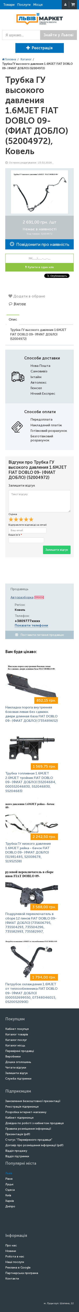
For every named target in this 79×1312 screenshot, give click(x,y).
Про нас (11, 1245)
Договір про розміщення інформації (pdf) (34, 1145)
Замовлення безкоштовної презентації (32, 1101)
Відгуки (20, 304)
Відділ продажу (16, 1151)
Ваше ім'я (15, 534)
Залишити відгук (57, 550)
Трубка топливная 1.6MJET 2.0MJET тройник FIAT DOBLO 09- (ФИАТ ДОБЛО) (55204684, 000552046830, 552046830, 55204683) (30, 782)
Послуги (24, 5)
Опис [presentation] (13, 319)
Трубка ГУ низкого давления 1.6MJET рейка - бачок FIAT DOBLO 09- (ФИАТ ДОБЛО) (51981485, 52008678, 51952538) (28, 852)
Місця (38, 5)
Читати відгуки (15, 1067)
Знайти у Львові (59, 35)
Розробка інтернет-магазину (25, 1112)
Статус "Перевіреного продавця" (28, 1140)
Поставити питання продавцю (42, 635)
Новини (10, 1251)
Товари (9, 5)
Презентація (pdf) (17, 1134)
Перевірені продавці (19, 1051)
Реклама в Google (18, 1267)
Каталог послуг (16, 1040)
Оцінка (12, 514)
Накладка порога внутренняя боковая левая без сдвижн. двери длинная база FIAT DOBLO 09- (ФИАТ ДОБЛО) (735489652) (31, 713)
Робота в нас (14, 1256)
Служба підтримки (18, 1078)
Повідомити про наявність (41, 244)
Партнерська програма (21, 1273)
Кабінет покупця (17, 1029)
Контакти (12, 1278)
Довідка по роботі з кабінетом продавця (34, 1123)
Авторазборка (22, 597)
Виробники (13, 1056)
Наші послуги (14, 1262)
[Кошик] (73, 4)
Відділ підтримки (17, 1156)
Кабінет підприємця (19, 1117)
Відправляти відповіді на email (27, 524)
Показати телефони (31, 625)
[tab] (13, 320)
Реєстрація (42, 48)
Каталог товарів (16, 1034)
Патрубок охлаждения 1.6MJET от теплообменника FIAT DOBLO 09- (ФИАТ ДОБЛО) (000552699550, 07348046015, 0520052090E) (31, 993)
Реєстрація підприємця (22, 1106)
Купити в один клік (40, 267)
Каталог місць (15, 1045)
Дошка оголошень (18, 1062)
